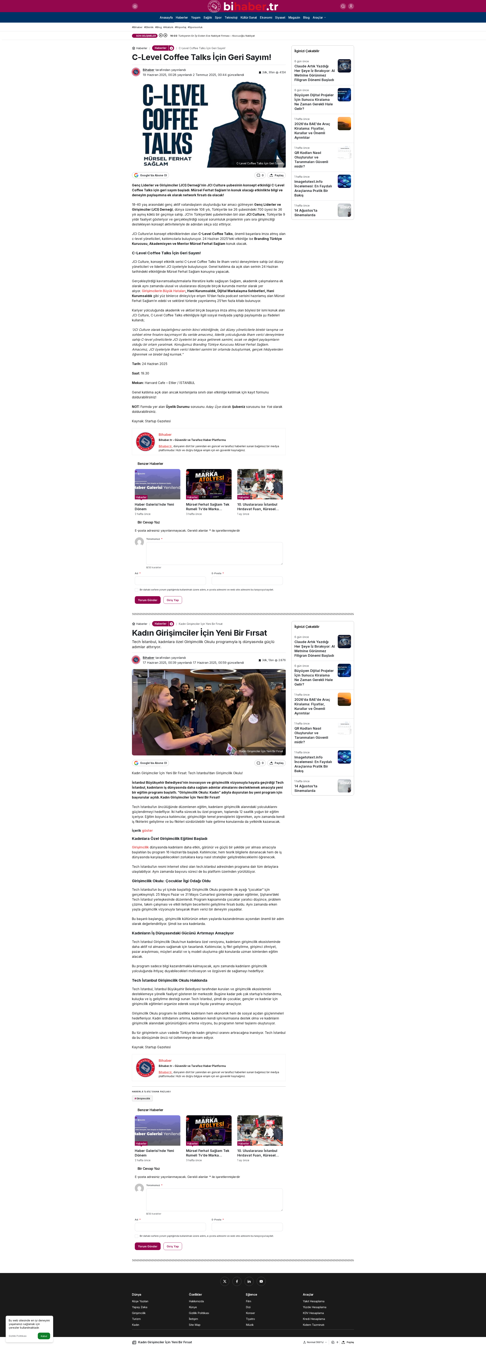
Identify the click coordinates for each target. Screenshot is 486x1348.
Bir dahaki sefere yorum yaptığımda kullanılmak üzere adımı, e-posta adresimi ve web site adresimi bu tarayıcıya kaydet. (207, 589)
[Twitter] (224, 1281)
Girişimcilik (140, 847)
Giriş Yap (173, 600)
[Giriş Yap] (351, 6)
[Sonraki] (165, 35)
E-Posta (218, 573)
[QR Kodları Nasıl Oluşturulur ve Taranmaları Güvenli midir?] (323, 157)
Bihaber (149, 70)
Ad (138, 573)
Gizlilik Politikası (18, 1336)
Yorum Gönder (147, 600)
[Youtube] (261, 1281)
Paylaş (350, 1342)
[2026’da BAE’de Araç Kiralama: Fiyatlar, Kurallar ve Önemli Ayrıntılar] (323, 128)
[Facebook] (236, 1281)
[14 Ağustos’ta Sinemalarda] (323, 210)
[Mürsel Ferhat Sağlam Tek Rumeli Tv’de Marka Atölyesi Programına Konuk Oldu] (209, 492)
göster (147, 830)
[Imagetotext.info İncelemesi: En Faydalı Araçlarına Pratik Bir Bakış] (323, 186)
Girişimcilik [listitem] (142, 1098)
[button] (171, 48)
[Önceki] (161, 35)
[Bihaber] (243, 6)
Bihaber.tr (165, 446)
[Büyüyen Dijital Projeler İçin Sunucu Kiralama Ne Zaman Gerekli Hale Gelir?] (323, 99)
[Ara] (343, 6)
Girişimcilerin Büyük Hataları (163, 291)
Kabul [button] (44, 1336)
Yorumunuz (154, 538)
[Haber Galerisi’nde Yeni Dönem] (157, 492)
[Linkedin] (249, 1281)
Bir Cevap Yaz (149, 522)
